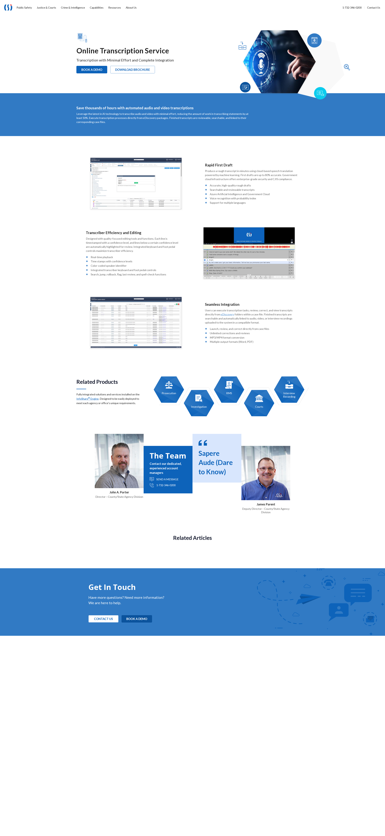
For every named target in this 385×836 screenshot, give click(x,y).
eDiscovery (227, 314)
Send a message (167, 479)
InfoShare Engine (87, 398)
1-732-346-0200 (166, 485)
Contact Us (103, 619)
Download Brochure (132, 69)
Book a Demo (91, 69)
